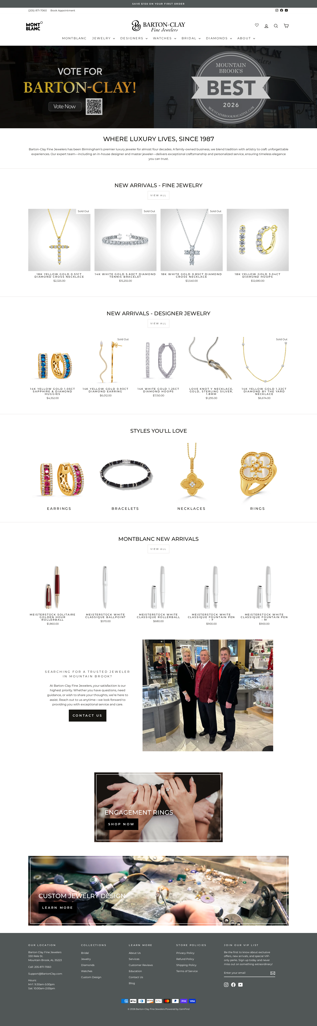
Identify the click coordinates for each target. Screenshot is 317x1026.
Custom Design (91, 977)
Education (135, 971)
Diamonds (217, 38)
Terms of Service (187, 971)
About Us (135, 952)
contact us (88, 715)
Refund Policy (185, 959)
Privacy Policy (185, 952)
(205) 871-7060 (37, 10)
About (244, 38)
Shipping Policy (186, 965)
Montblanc (74, 38)
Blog (132, 983)
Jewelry (102, 38)
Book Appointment (62, 10)
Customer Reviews (141, 965)
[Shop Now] (158, 807)
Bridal (190, 38)
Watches (163, 38)
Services (134, 959)
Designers (132, 38)
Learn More (57, 907)
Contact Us (136, 977)
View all (158, 195)
